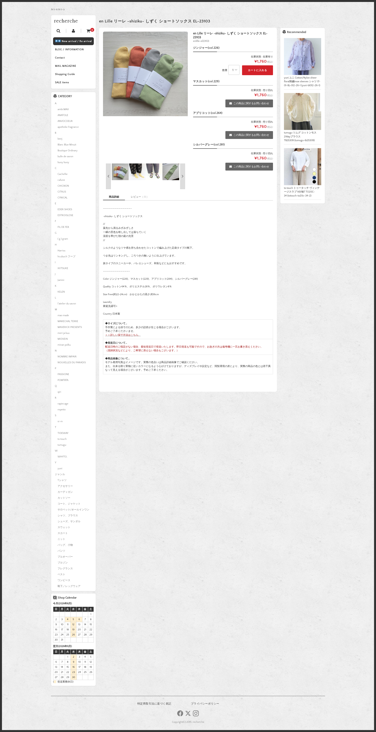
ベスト (61, 574)
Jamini (61, 280)
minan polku (64, 344)
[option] (145, 74)
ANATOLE (63, 115)
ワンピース (64, 580)
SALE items (62, 82)
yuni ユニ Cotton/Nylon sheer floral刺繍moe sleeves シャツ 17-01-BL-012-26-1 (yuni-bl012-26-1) (302, 81)
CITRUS (62, 191)
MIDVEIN (63, 339)
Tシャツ (62, 480)
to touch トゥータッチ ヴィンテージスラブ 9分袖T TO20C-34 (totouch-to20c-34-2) (302, 192)
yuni (60, 468)
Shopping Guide (65, 74)
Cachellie (63, 174)
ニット (61, 539)
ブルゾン (63, 562)
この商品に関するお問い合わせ (251, 103)
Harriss (61, 250)
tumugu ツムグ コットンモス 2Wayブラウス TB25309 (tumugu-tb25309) (300, 136)
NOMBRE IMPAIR (67, 356)
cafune (61, 180)
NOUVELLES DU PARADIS (72, 362)
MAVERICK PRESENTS (70, 327)
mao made (63, 315)
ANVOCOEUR (65, 121)
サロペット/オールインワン (73, 509)
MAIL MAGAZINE (65, 66)
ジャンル (60, 474)
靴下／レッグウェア (69, 586)
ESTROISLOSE (65, 215)
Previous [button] (108, 176)
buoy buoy (63, 162)
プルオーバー (65, 556)
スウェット (64, 527)
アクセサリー (65, 486)
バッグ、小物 (65, 545)
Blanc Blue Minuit (67, 144)
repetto (62, 409)
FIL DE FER (63, 227)
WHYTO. (62, 456)
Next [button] (182, 176)
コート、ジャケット (69, 503)
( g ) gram (63, 238)
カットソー (64, 498)
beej (60, 138)
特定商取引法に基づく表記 (154, 703)
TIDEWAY (63, 433)
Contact (60, 57)
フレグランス (65, 568)
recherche (66, 21)
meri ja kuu (64, 333)
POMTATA (63, 380)
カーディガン (65, 492)
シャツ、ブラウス (68, 515)
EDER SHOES (65, 209)
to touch (62, 439)
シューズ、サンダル (69, 521)
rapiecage (63, 403)
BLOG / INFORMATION (69, 49)
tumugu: (62, 445)
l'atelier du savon (67, 303)
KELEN (61, 291)
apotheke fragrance (68, 127)
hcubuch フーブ (66, 256)
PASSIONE (63, 374)
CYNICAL (62, 197)
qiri (59, 392)
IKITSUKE (63, 268)
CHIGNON (63, 185)
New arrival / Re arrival (76, 41)
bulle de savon (65, 156)
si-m (60, 421)
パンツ (61, 550)
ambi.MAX (63, 109)
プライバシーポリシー (205, 703)
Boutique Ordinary (68, 150)
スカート (63, 533)
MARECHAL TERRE (68, 321)
